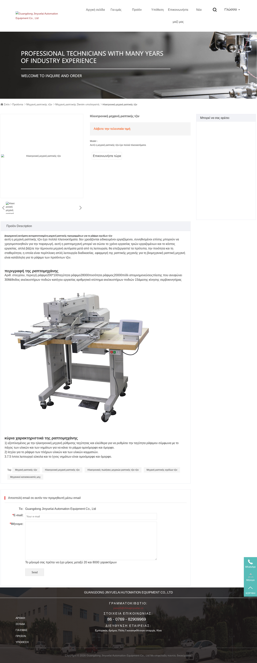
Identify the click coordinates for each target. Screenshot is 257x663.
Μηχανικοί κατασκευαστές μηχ (25, 477)
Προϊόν (137, 9)
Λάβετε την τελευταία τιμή (112, 128)
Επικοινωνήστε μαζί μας (178, 15)
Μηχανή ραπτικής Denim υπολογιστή (77, 104)
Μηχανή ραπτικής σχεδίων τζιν (162, 470)
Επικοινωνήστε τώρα (107, 156)
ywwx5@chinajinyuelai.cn (128, 607)
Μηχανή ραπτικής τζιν (39, 104)
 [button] (3, 208)
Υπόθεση (157, 9)
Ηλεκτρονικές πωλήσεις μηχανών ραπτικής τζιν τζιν (113, 470)
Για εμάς (116, 9)
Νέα (198, 9)
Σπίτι (7, 104)
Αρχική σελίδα (95, 9)
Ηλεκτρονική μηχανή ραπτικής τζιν (62, 470)
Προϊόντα (17, 104)
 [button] (80, 208)
